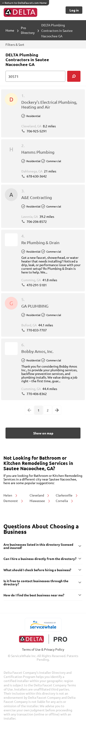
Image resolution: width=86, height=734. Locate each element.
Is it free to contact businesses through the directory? (35, 582)
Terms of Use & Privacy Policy (43, 649)
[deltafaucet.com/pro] (43, 639)
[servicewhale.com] (43, 625)
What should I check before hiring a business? (37, 570)
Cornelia (62, 501)
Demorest (11, 501)
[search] (73, 76)
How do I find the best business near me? (33, 595)
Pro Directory (28, 30)
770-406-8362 (36, 394)
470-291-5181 (36, 285)
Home (10, 30)
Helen (8, 495)
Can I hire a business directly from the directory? (39, 559)
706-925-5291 (36, 131)
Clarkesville (64, 495)
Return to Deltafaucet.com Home (24, 3)
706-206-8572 (36, 221)
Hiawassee (38, 501)
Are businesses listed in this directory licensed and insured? (38, 546)
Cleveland (37, 495)
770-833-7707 (36, 330)
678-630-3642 (36, 176)
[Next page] (57, 410)
